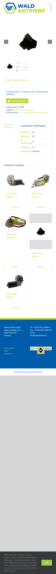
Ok (46, 562)
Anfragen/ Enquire (19, 101)
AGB (6, 351)
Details (16, 207)
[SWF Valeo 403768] (15, 222)
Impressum (8, 354)
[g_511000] (28, 42)
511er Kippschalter (30, 112)
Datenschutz (9, 348)
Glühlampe (43, 112)
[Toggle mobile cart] (50, 9)
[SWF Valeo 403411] (40, 181)
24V (20, 112)
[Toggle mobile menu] (50, 4)
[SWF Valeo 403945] (15, 181)
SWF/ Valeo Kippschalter (24, 110)
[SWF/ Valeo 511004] (40, 231)
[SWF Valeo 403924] (15, 281)
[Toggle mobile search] (50, 7)
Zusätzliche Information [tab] (8, 126)
